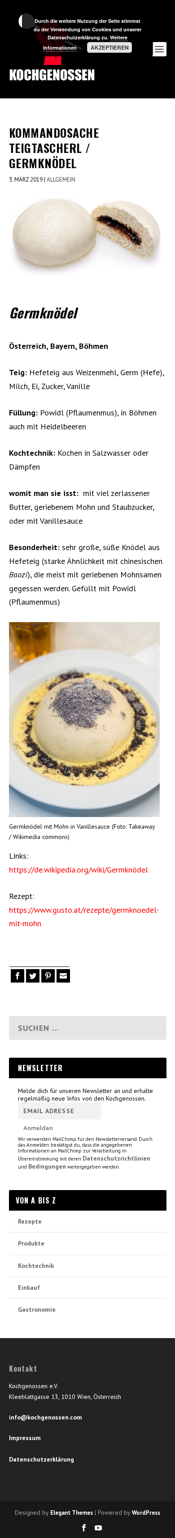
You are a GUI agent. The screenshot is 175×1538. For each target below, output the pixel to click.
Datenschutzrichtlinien (116, 1158)
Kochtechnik (36, 1266)
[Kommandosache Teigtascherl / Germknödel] (87, 237)
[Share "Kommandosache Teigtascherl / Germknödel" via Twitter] (31, 976)
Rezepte (30, 1221)
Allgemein (61, 179)
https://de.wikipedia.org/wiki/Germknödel (78, 869)
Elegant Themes (71, 1513)
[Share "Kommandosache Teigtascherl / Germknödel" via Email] (62, 976)
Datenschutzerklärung (41, 1459)
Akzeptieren (110, 47)
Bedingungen (47, 1166)
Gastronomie (37, 1309)
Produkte (31, 1243)
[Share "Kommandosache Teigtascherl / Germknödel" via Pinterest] (47, 976)
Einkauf (29, 1288)
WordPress (146, 1513)
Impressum (25, 1438)
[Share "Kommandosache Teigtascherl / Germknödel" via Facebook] (16, 976)
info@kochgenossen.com (45, 1417)
